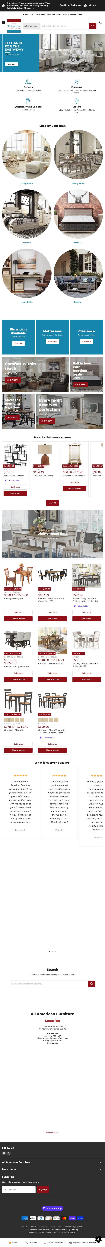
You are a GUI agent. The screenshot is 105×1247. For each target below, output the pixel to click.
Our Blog (74, 1229)
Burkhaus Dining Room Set (16, 666)
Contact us (20, 90)
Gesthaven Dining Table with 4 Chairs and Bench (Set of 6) (51, 731)
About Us (23, 1227)
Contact (33, 1227)
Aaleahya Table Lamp (43, 475)
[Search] (92, 26)
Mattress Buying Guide (74, 1227)
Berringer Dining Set (13, 598)
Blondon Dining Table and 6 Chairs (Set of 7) (51, 600)
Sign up (43, 1189)
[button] (7, 53)
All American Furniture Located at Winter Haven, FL (47, 1229)
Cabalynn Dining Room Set (50, 663)
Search (52, 1227)
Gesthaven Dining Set (14, 730)
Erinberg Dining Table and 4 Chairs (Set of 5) (85, 665)
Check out (61, 90)
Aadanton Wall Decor (14, 475)
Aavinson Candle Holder (74, 475)
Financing (43, 1227)
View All (52, 503)
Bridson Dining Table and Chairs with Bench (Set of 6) (85, 600)
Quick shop (15, 487)
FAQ (60, 1227)
